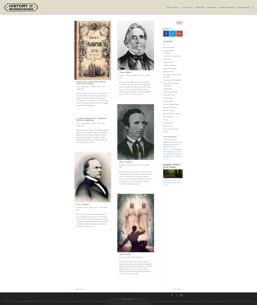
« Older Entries (79, 289)
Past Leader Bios (137, 257)
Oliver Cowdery (125, 162)
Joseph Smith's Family (170, 92)
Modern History (168, 98)
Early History (167, 59)
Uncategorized (168, 123)
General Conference (169, 65)
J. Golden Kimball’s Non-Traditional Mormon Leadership (91, 119)
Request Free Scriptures (227, 7)
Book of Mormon (169, 47)
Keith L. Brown (83, 207)
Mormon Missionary (169, 107)
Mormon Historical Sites (171, 104)
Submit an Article (244, 7)
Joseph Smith (200, 7)
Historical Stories (168, 71)
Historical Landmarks (170, 68)
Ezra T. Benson (82, 204)
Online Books (211, 7)
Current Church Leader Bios (172, 56)
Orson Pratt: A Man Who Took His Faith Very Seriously (90, 82)
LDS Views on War (169, 95)
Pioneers (166, 120)
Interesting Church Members (172, 80)
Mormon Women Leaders (171, 113)
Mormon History (172, 7)
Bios (164, 44)
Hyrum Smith (125, 254)
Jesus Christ (187, 7)
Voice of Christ (168, 126)
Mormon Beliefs (168, 101)
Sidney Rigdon (125, 72)
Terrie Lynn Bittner (84, 87)
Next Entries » (178, 289)
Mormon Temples (169, 110)
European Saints (168, 62)
